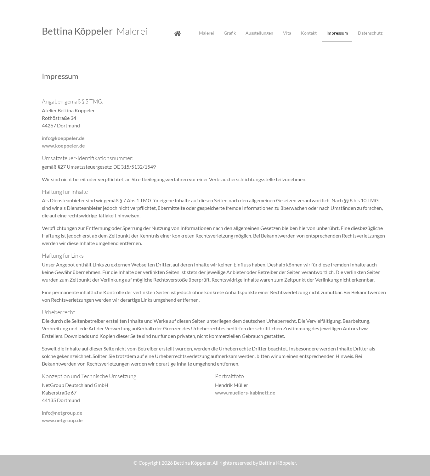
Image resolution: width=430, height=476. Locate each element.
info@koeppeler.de (63, 138)
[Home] (185, 33)
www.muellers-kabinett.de (245, 392)
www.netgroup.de (62, 420)
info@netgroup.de (62, 413)
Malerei (94, 31)
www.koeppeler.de (63, 145)
